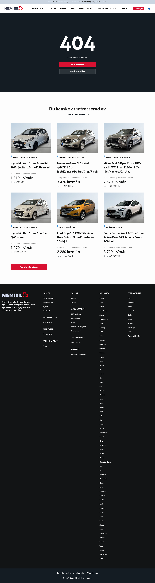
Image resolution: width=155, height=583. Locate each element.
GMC (101, 386)
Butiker (113, 9)
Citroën (102, 353)
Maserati (102, 449)
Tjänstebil (46, 311)
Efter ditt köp (92, 573)
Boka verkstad (48, 322)
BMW (101, 332)
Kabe (101, 416)
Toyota (102, 550)
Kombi (130, 307)
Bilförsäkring (75, 318)
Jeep (101, 412)
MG (101, 466)
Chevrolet (103, 344)
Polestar (102, 496)
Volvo (101, 559)
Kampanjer (34, 9)
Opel (101, 487)
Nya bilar (46, 307)
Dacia (101, 361)
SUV (129, 332)
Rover (102, 512)
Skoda (102, 525)
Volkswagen (104, 554)
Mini (101, 470)
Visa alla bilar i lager (77, 114)
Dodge (102, 365)
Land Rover (103, 433)
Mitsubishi (103, 475)
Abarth (102, 298)
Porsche (102, 500)
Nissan (102, 483)
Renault (102, 508)
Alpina (102, 315)
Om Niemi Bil (47, 334)
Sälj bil (53, 9)
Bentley (102, 328)
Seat (101, 521)
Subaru (102, 538)
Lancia (102, 428)
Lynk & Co (103, 445)
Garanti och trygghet (78, 327)
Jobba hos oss (102, 9)
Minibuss (131, 311)
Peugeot (103, 491)
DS (101, 370)
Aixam (102, 307)
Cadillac (102, 340)
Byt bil (73, 298)
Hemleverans (76, 331)
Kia (101, 420)
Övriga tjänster (85, 9)
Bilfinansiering (76, 314)
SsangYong (103, 533)
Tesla (101, 546)
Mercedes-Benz (105, 462)
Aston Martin (104, 319)
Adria (101, 302)
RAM (101, 504)
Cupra (102, 357)
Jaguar (102, 407)
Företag (63, 9)
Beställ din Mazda (49, 302)
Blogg (45, 346)
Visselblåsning (79, 573)
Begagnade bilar (48, 298)
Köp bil (43, 9)
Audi (101, 323)
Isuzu (101, 399)
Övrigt (130, 315)
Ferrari (102, 374)
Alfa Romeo (104, 311)
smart (101, 529)
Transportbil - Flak (134, 336)
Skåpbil (130, 323)
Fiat (101, 378)
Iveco (101, 403)
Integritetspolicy (64, 573)
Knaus (102, 424)
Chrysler (102, 349)
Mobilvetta (103, 479)
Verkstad (124, 9)
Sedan (130, 319)
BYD (101, 336)
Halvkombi (131, 302)
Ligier (101, 441)
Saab (101, 517)
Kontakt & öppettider (78, 354)
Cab (129, 298)
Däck (73, 322)
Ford (101, 382)
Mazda (102, 458)
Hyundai (102, 395)
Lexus (102, 437)
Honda (102, 391)
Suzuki (102, 542)
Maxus (102, 454)
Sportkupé (131, 328)
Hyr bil (74, 9)
